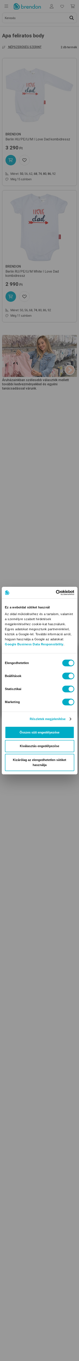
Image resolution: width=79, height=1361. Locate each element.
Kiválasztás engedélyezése (39, 746)
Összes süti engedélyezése (39, 732)
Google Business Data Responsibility (34, 644)
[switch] (68, 676)
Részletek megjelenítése (48, 719)
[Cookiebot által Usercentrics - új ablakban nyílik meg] (56, 592)
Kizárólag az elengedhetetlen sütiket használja (39, 762)
